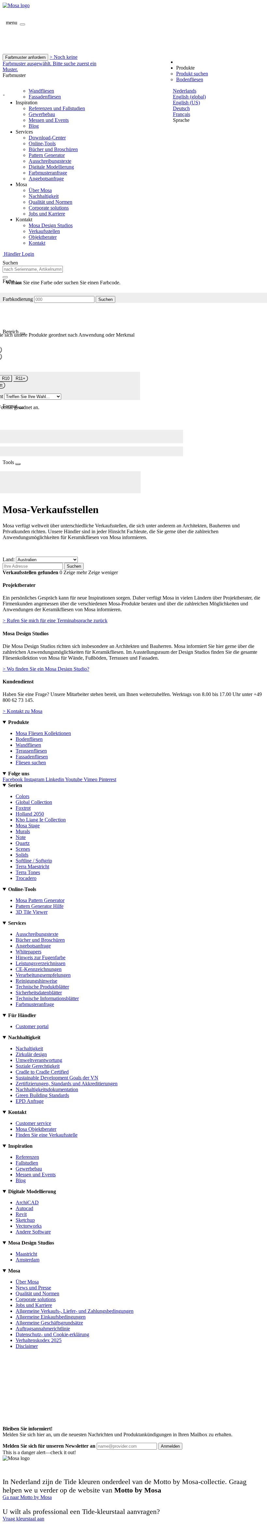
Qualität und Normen (50, 202)
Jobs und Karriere (47, 213)
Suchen (105, 299)
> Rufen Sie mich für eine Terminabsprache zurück (55, 620)
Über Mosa (40, 190)
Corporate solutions (49, 208)
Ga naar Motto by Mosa (27, 1497)
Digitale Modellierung (51, 167)
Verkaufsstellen (44, 231)
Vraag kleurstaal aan (23, 1518)
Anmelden (170, 1446)
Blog (34, 126)
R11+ (20, 378)
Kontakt (37, 243)
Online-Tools (42, 143)
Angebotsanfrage (46, 178)
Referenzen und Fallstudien (57, 108)
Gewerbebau (42, 114)
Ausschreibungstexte (50, 161)
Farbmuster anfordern (25, 57)
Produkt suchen (192, 73)
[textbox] (33, 269)
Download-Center (47, 137)
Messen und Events (49, 120)
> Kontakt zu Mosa (22, 711)
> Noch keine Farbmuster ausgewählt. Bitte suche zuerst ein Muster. (49, 63)
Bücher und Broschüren (53, 149)
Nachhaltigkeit (44, 196)
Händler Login (18, 254)
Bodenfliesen (189, 79)
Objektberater (43, 237)
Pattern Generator (47, 155)
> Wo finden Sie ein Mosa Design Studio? (46, 669)
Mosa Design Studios (51, 225)
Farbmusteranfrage (48, 172)
